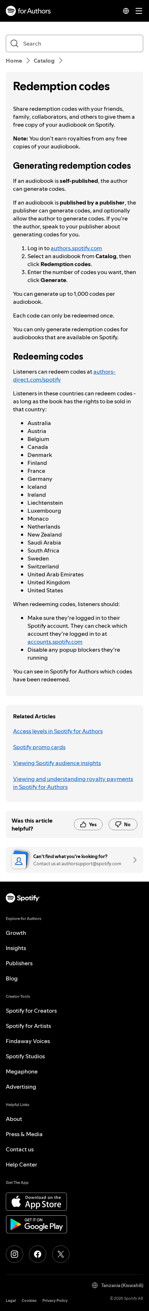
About (14, 1119)
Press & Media (24, 1134)
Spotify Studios (25, 1056)
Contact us (20, 1149)
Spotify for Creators (31, 1010)
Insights (16, 948)
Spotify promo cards (39, 747)
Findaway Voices (28, 1041)
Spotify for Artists (28, 1026)
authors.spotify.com (76, 248)
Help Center (21, 1164)
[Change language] (126, 11)
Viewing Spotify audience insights (57, 763)
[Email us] (132, 860)
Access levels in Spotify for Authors (58, 731)
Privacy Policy (55, 1300)
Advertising (21, 1087)
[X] (60, 1254)
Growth (16, 933)
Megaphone (22, 1071)
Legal (11, 1300)
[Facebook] (37, 1254)
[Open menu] (139, 11)
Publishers (19, 963)
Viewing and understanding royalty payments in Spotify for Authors (73, 783)
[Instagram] (14, 1254)
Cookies (29, 1300)
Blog (12, 978)
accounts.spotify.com (54, 642)
